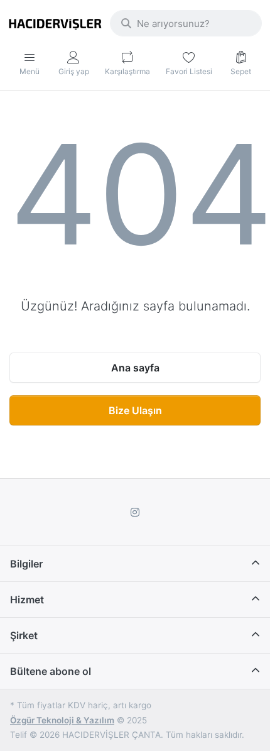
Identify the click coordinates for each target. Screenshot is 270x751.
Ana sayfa (135, 367)
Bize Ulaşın (135, 410)
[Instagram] (135, 512)
